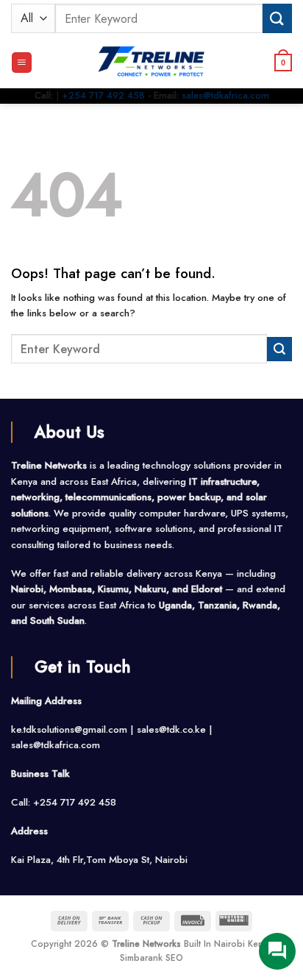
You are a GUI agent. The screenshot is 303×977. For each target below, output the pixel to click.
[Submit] (277, 18)
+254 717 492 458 (103, 95)
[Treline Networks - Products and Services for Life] (151, 62)
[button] (22, 62)
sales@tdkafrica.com (225, 95)
